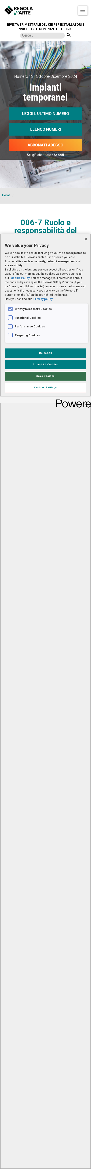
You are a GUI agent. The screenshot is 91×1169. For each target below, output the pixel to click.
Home (6, 195)
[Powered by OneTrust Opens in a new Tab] (72, 400)
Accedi (59, 155)
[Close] (86, 239)
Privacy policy (43, 299)
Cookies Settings (45, 387)
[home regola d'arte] (45, 10)
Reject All (45, 352)
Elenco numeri (45, 129)
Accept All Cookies (45, 364)
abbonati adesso (45, 145)
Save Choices (45, 375)
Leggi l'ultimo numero (45, 113)
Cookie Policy (20, 278)
